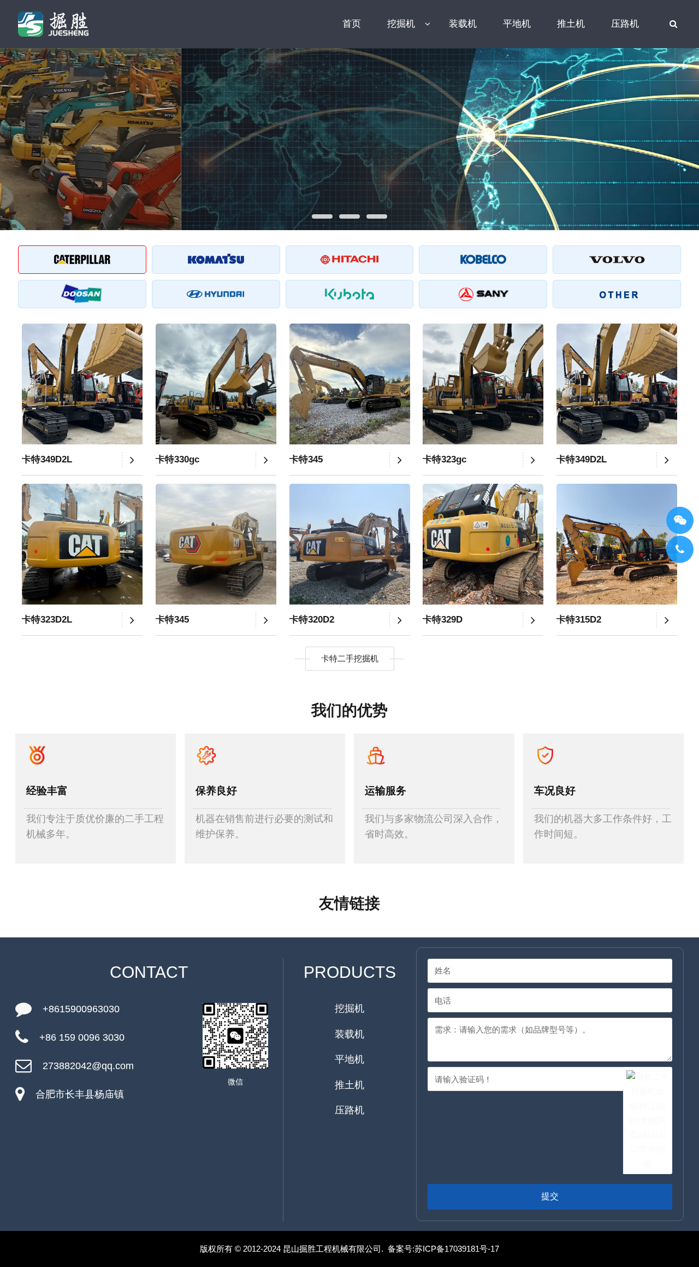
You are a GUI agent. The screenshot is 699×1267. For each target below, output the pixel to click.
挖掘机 (401, 24)
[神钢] (483, 259)
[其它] (617, 294)
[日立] (350, 259)
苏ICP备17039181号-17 (456, 1248)
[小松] (216, 259)
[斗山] (82, 294)
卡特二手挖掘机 (349, 658)
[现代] (216, 294)
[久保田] (350, 294)
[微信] (680, 520)
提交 (550, 1196)
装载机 (463, 24)
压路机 (625, 24)
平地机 (517, 24)
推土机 (571, 24)
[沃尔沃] (617, 259)
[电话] (680, 549)
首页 (351, 24)
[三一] (483, 294)
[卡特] (82, 259)
